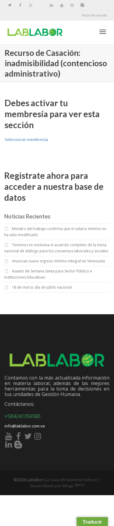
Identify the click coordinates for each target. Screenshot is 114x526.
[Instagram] (72, 5)
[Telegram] (41, 5)
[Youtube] (62, 5)
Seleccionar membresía (26, 139)
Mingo (73, 485)
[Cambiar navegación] (102, 32)
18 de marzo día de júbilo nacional (42, 287)
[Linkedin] (51, 5)
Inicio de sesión (94, 15)
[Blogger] (82, 5)
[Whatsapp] (31, 5)
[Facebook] (20, 5)
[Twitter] (10, 5)
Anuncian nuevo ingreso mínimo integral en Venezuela (58, 261)
